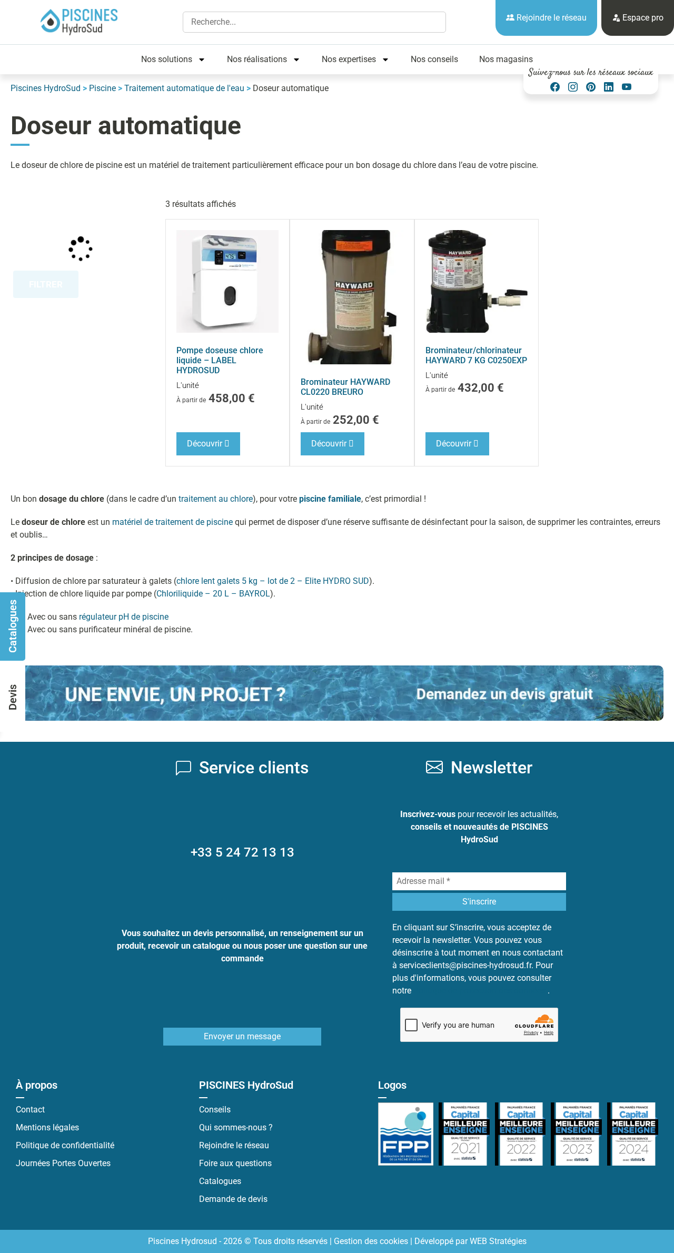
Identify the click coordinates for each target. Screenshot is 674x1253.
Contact (30, 1110)
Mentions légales (47, 1127)
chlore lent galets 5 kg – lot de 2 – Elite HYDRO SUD (272, 581)
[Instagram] (573, 87)
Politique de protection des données (480, 991)
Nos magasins (506, 59)
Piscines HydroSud (46, 88)
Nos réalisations (257, 59)
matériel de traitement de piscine (172, 522)
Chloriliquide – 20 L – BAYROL (213, 594)
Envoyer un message (242, 1036)
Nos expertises (349, 59)
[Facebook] (555, 87)
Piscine (102, 88)
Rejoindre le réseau (550, 18)
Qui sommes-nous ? (236, 1127)
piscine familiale (330, 499)
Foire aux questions (235, 1163)
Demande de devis (233, 1199)
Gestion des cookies (371, 1241)
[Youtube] (626, 87)
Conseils (215, 1110)
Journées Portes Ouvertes (63, 1163)
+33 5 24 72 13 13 (242, 852)
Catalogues (220, 1181)
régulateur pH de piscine (123, 617)
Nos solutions (166, 59)
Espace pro (641, 18)
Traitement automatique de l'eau (184, 88)
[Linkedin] (608, 87)
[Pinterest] (591, 87)
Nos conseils (434, 59)
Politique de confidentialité (65, 1145)
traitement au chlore (216, 499)
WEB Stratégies (498, 1241)
